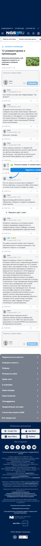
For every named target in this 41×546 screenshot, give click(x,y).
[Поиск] (28, 33)
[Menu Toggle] (2, 33)
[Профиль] (38, 33)
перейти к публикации (14, 46)
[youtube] (34, 447)
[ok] (18, 447)
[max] (23, 447)
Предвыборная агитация (12, 407)
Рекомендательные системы (20, 508)
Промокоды (19, 28)
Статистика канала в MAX (13, 412)
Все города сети (9, 418)
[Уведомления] (33, 33)
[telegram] (7, 447)
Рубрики (5, 368)
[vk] (12, 447)
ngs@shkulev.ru (29, 473)
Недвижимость (7, 28)
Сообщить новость (10, 363)
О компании (7, 385)
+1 (31, 191)
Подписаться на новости (12, 357)
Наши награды (8, 390)
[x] (29, 447)
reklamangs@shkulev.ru (31, 483)
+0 (31, 101)
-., (7, 177)
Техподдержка (8, 401)
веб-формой (36, 477)
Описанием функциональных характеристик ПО (20, 493)
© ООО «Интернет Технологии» (20, 532)
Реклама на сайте (9, 374)
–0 (37, 101)
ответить (7, 101)
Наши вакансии (8, 396)
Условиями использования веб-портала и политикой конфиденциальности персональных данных (21, 495)
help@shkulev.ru (15, 477)
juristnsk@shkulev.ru (23, 476)
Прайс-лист (7, 379)
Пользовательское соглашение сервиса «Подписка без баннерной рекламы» (20, 512)
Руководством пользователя (20, 492)
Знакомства (30, 28)
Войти (11, 83)
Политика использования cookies (20, 505)
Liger (8, 238)
